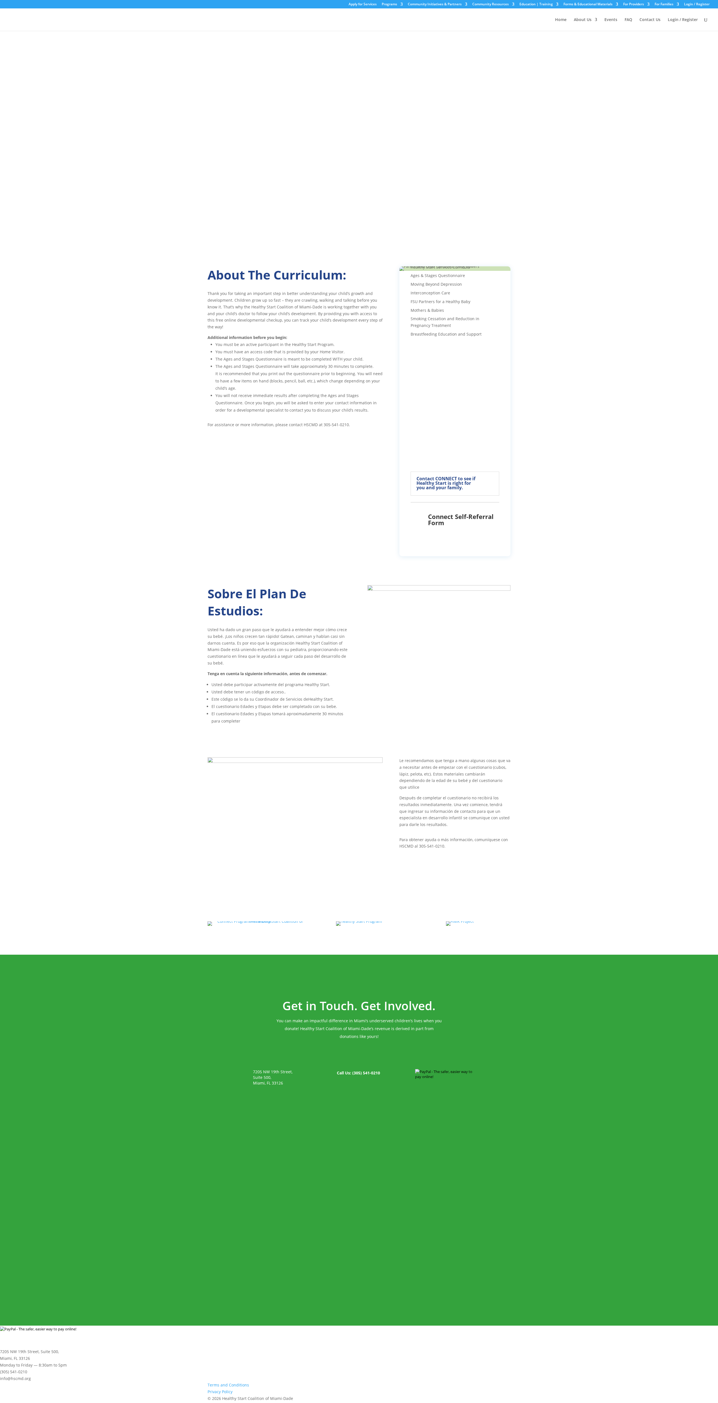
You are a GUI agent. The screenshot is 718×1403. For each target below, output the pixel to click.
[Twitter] (489, 1398)
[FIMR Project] (459, 921)
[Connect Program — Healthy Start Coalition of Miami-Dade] (258, 921)
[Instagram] (501, 1398)
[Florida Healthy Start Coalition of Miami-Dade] (18, 11)
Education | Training (536, 4)
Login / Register (697, 4)
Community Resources (490, 4)
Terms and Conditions (228, 1385)
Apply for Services (363, 4)
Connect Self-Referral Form (461, 519)
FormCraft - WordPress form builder (290, 1269)
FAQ (628, 20)
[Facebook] (477, 1398)
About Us (583, 20)
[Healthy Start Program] (359, 921)
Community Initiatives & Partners (435, 4)
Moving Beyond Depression (436, 284)
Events (610, 20)
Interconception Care (430, 293)
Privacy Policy (220, 1391)
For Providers (633, 4)
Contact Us (650, 20)
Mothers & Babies (427, 310)
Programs (389, 4)
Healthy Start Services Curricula (440, 267)
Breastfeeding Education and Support (446, 334)
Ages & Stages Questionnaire (438, 275)
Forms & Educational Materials (588, 4)
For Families (664, 4)
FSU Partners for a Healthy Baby (440, 301)
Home (561, 20)
